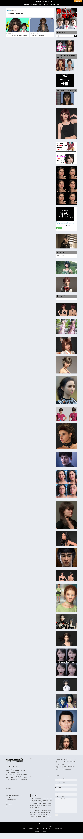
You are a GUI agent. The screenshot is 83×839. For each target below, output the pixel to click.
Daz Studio (26, 4)
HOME (42, 824)
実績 (58, 4)
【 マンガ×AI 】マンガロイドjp (41, 2)
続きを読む (59, 228)
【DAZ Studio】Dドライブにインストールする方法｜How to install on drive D (66, 222)
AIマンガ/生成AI (34, 4)
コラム (40, 4)
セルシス (45, 828)
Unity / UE (46, 4)
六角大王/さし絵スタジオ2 (53, 828)
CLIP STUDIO (52, 4)
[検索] (75, 36)
